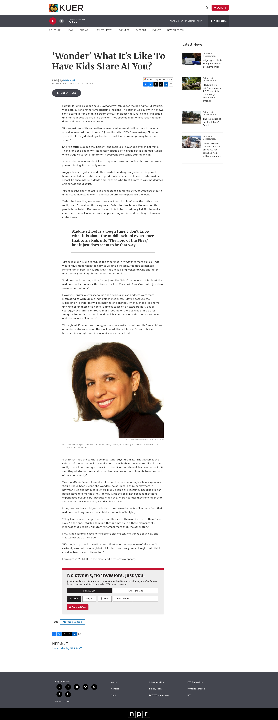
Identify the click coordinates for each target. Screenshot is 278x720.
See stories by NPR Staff (67, 648)
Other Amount (123, 598)
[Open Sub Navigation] (63, 30)
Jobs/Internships (156, 682)
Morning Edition (72, 622)
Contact (115, 689)
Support (141, 30)
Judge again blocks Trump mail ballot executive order (213, 63)
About (114, 682)
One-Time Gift (135, 590)
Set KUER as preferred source (159, 79)
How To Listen (104, 30)
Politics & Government (209, 54)
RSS (189, 695)
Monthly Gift (89, 590)
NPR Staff (69, 80)
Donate (221, 7)
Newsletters (175, 30)
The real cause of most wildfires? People (212, 122)
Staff (113, 695)
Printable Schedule (196, 689)
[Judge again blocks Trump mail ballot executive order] (191, 59)
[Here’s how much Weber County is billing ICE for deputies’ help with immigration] (191, 142)
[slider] (66, 20)
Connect (124, 30)
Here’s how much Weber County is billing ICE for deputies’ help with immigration (212, 149)
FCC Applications (195, 682)
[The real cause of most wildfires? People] (191, 117)
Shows (84, 30)
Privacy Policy (155, 689)
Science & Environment (210, 79)
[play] (53, 21)
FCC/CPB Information (159, 695)
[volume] (61, 21)
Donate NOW (78, 607)
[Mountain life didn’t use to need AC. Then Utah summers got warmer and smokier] (191, 83)
